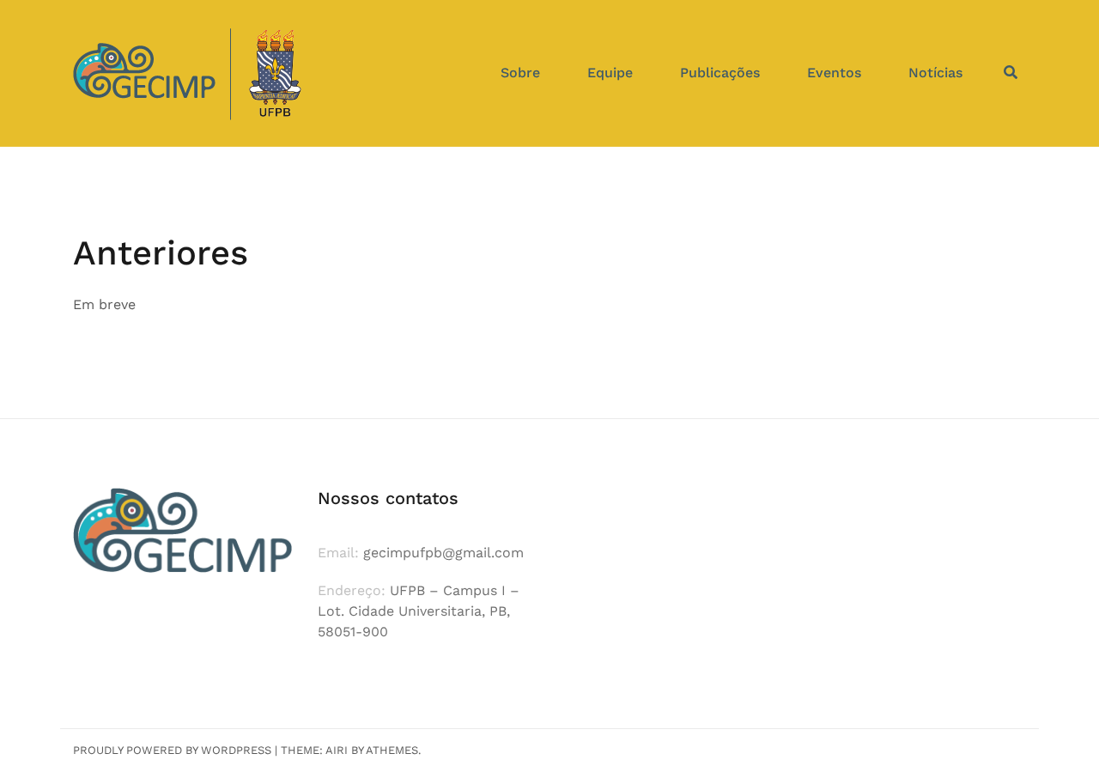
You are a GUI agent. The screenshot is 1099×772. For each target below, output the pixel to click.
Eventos (834, 72)
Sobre (520, 72)
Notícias (935, 72)
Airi (336, 750)
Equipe (610, 72)
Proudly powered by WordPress (172, 750)
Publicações (720, 72)
